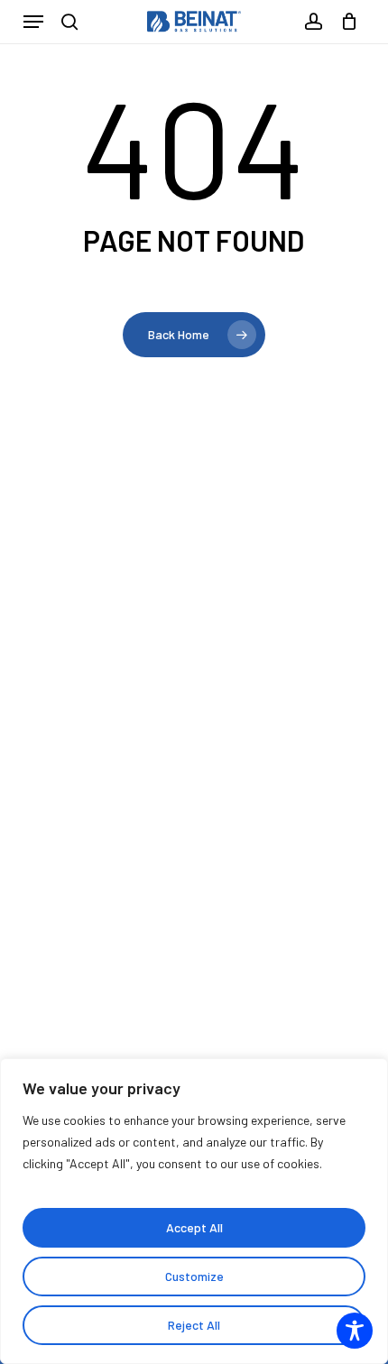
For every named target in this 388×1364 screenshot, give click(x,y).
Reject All (194, 1324)
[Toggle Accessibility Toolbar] (354, 1330)
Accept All (194, 1227)
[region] (194, 1211)
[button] (33, 22)
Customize (194, 1276)
